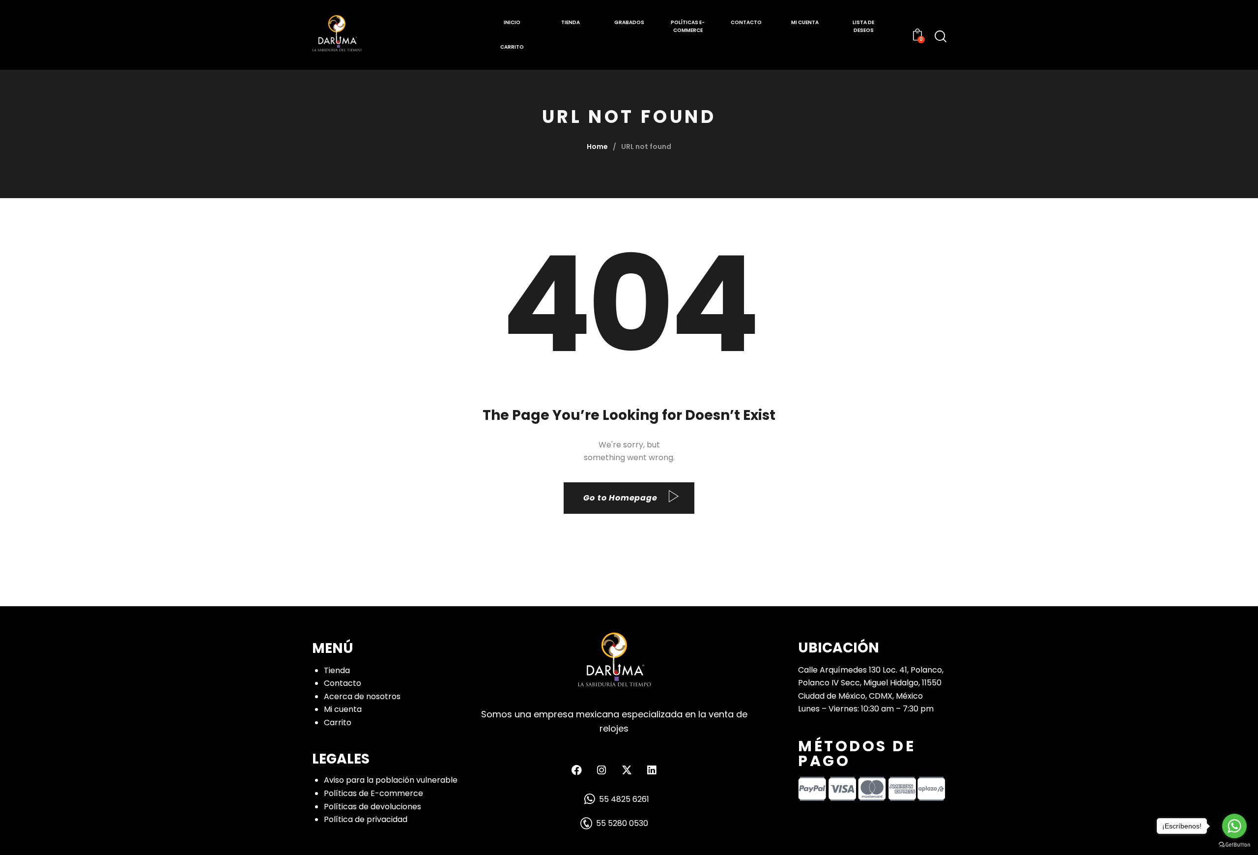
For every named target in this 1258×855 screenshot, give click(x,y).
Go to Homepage (620, 497)
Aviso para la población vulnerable (390, 780)
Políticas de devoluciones (372, 806)
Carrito (337, 722)
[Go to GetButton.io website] (1234, 845)
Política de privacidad (365, 819)
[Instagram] (601, 770)
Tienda (337, 670)
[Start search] (940, 36)
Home (597, 146)
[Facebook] (576, 770)
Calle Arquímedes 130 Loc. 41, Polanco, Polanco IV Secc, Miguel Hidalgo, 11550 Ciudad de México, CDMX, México (871, 683)
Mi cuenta (343, 709)
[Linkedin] (651, 770)
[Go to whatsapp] (1234, 826)
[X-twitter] (626, 770)
